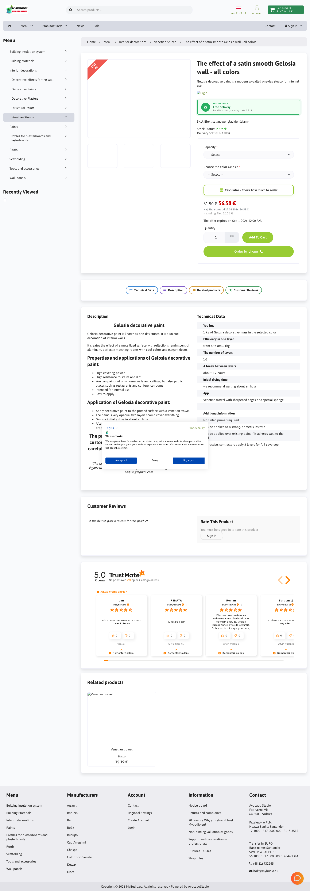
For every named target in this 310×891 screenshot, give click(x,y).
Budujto (72, 835)
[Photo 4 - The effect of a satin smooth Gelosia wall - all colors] (175, 156)
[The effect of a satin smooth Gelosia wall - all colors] (9, 200)
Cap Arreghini (76, 842)
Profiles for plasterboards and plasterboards (30, 138)
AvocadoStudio (198, 886)
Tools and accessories (24, 168)
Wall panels (17, 178)
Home (91, 42)
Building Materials (21, 61)
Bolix (70, 827)
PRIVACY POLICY (200, 851)
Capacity (210, 147)
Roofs (13, 150)
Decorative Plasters (25, 98)
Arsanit (72, 805)
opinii (143, 580)
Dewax (71, 864)
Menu (24, 26)
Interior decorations (23, 70)
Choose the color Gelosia (221, 167)
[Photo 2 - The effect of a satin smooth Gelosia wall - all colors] (102, 156)
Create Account (138, 820)
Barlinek (72, 813)
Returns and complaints (205, 813)
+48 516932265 (263, 863)
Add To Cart (258, 237)
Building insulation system (27, 51)
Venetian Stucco (23, 117)
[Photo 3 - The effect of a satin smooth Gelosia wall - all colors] (139, 156)
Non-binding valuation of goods (211, 832)
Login (131, 827)
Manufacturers (52, 26)
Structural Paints (23, 108)
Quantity (209, 228)
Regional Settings (140, 813)
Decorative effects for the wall (32, 79)
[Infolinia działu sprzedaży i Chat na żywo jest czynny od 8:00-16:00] (297, 878)
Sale (97, 26)
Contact (270, 26)
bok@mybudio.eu (265, 871)
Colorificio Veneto (79, 857)
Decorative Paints (24, 89)
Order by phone (246, 251)
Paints (13, 127)
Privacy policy (197, 427)
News (80, 26)
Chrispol (72, 850)
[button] (111, 428)
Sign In (292, 26)
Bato (70, 820)
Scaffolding (17, 159)
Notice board (198, 805)
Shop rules (196, 858)
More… (71, 872)
